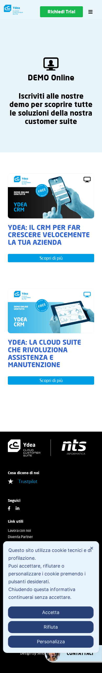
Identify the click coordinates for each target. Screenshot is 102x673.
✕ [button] (92, 548)
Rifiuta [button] (51, 627)
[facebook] (9, 508)
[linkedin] (17, 508)
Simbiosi (43, 653)
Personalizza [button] (51, 641)
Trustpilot (27, 481)
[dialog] (51, 597)
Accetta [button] (50, 612)
